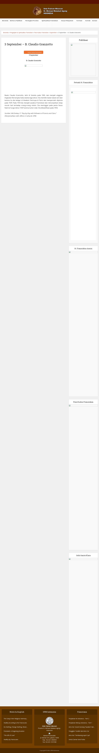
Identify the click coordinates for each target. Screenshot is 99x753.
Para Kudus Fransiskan (41, 32)
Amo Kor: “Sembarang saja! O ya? (79, 735)
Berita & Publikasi (16, 21)
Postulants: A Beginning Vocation (14, 731)
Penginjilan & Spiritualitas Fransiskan (21, 32)
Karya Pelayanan (67, 21)
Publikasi (83, 40)
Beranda (5, 21)
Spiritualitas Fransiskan (50, 21)
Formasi (79, 21)
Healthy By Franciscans (11, 739)
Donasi (94, 21)
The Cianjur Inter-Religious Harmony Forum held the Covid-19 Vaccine (15, 719)
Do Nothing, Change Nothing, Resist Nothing (15, 727)
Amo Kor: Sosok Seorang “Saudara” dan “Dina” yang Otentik (81, 727)
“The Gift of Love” (9, 735)
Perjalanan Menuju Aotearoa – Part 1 (80, 723)
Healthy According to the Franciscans (15, 723)
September (53, 32)
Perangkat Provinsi (31, 21)
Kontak (87, 21)
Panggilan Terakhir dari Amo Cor (79, 731)
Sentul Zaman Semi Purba (77, 739)
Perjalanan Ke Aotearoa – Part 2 (79, 719)
